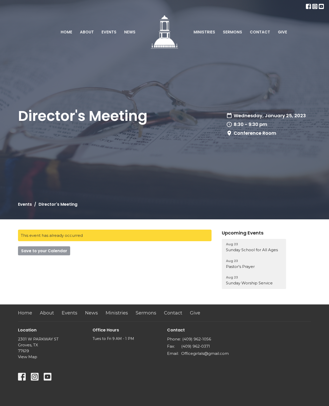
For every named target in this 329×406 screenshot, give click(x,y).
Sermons (232, 32)
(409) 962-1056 (196, 339)
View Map (27, 356)
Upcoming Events (242, 233)
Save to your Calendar (44, 251)
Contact (260, 32)
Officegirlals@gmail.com (205, 353)
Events (109, 32)
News (129, 32)
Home (66, 32)
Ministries (204, 32)
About (87, 32)
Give (282, 32)
